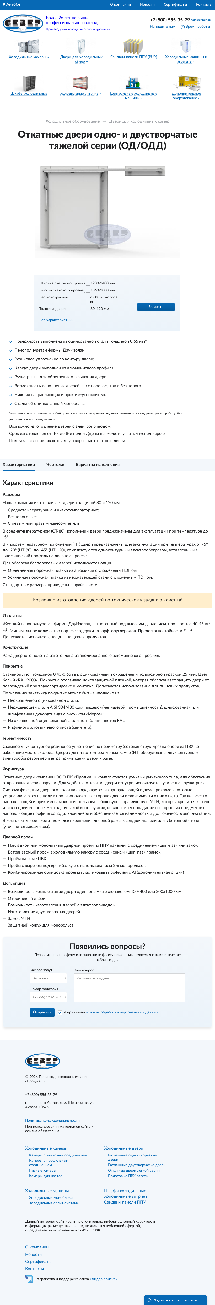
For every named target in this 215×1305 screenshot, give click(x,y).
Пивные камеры (42, 1170)
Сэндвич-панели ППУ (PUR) (133, 57)
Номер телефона (44, 989)
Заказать (156, 307)
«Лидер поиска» (103, 1279)
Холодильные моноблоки (51, 1198)
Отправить (42, 1012)
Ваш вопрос (84, 970)
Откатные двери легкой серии (134, 1170)
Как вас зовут (41, 970)
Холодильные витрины (79, 93)
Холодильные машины (47, 1191)
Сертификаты (175, 5)
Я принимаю (111, 1012)
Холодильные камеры (27, 57)
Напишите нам (162, 27)
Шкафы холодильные (28, 93)
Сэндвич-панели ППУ (125, 1202)
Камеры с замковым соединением (58, 1155)
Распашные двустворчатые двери (136, 1165)
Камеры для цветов (45, 1176)
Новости (147, 5)
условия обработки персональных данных (122, 1012)
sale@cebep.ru (201, 19)
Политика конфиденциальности (52, 1120)
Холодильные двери (123, 1148)
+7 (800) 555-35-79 (170, 20)
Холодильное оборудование (73, 121)
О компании (120, 5)
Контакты (204, 5)
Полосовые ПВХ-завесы (128, 1176)
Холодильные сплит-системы (54, 1203)
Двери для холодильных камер (139, 121)
